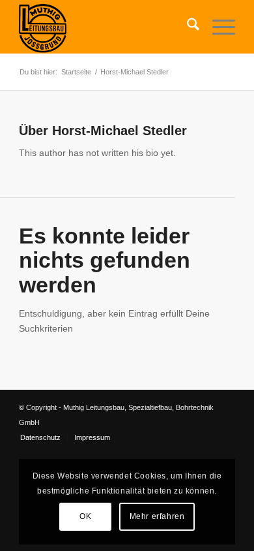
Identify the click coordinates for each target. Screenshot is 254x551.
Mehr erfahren (157, 516)
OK (85, 516)
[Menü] (217, 27)
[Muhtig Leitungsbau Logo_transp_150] (105, 27)
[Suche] (186, 27)
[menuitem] (186, 27)
